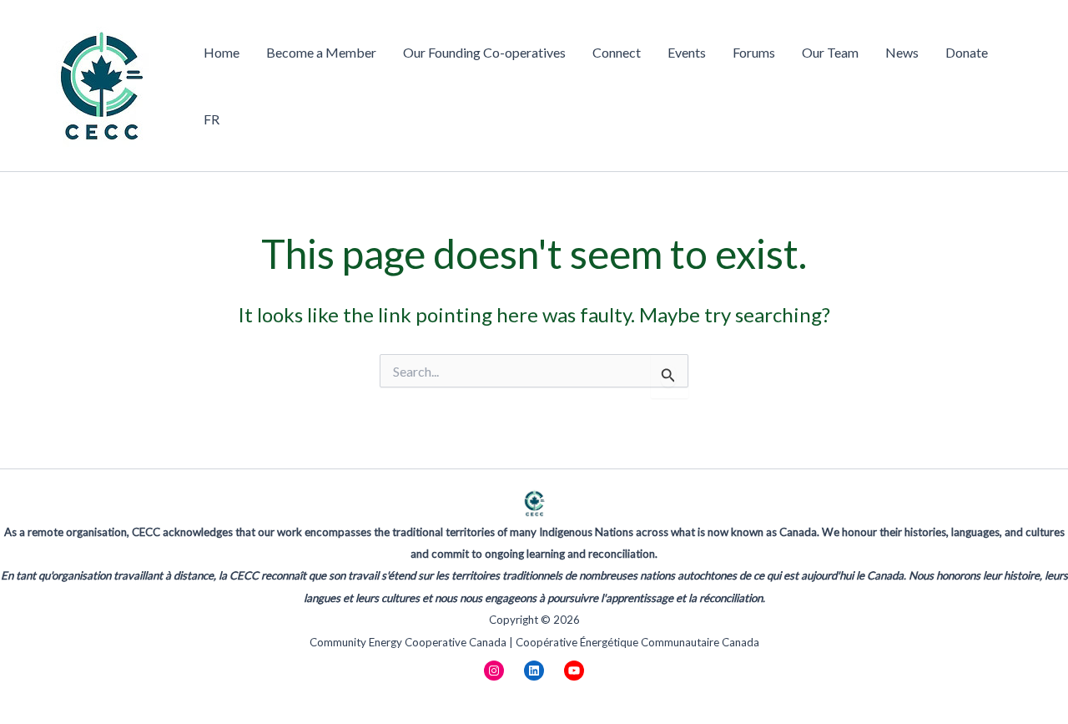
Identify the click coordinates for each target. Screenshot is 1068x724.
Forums (754, 52)
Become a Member (321, 52)
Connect (616, 52)
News (902, 52)
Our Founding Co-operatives (484, 52)
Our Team (830, 52)
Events (687, 52)
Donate (966, 52)
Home (221, 52)
